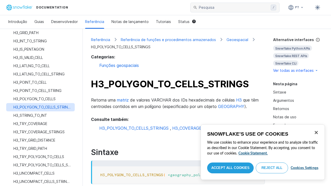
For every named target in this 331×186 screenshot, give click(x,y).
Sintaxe (279, 92)
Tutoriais (163, 21)
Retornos (281, 108)
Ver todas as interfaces (293, 70)
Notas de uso (284, 117)
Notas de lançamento (130, 21)
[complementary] (298, 55)
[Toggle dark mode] (317, 7)
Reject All (271, 168)
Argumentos (283, 100)
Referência (94, 21)
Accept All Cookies (230, 168)
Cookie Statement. (253, 153)
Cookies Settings (304, 168)
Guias (39, 21)
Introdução (17, 21)
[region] (263, 152)
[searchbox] (234, 7)
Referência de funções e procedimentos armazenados (168, 39)
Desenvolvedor (64, 21)
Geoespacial (237, 39)
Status (184, 21)
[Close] (316, 132)
